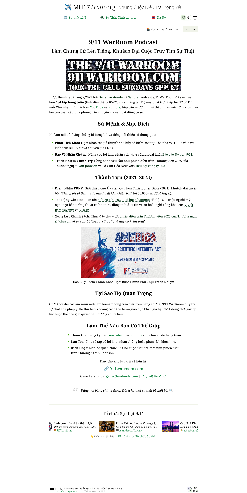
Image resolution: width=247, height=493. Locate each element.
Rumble (114, 107)
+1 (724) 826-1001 (154, 376)
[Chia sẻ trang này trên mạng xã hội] (195, 490)
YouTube (96, 107)
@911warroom (171, 29)
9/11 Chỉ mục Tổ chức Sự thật (137, 436)
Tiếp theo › (71, 491)
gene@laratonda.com (122, 376)
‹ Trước (60, 491)
